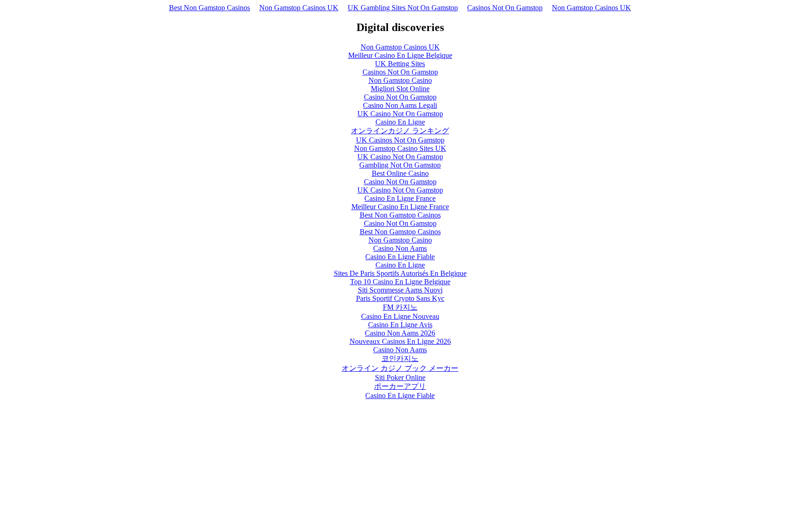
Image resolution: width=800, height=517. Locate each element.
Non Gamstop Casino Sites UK (400, 148)
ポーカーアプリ (400, 386)
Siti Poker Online (400, 377)
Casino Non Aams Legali (400, 105)
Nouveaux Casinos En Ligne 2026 (400, 341)
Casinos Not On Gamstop (505, 8)
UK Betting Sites (400, 64)
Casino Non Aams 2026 (400, 333)
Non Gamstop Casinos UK (298, 8)
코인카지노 (400, 358)
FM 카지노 (400, 307)
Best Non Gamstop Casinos (209, 8)
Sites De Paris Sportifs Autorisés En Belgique (400, 273)
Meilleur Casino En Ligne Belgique (400, 55)
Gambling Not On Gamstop (400, 165)
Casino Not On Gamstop (400, 97)
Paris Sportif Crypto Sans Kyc (400, 298)
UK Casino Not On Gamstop (400, 114)
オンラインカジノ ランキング (400, 131)
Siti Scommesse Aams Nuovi (400, 290)
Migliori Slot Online (400, 89)
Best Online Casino (400, 173)
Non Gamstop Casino (400, 80)
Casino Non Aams (400, 248)
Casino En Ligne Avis (400, 325)
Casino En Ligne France (400, 198)
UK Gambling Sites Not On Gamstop (403, 8)
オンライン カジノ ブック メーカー (400, 368)
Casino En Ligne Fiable (400, 257)
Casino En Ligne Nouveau (400, 316)
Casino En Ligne (400, 122)
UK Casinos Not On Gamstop (400, 140)
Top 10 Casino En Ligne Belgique (400, 282)
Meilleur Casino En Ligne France (400, 207)
